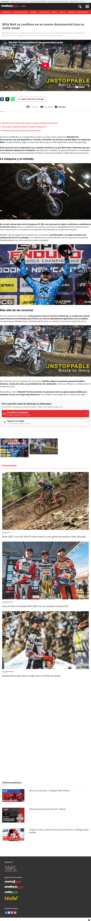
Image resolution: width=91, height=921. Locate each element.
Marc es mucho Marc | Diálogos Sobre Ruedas (49, 790)
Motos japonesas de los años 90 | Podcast (47, 809)
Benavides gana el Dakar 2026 (58, 1)
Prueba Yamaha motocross (19, 1)
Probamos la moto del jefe (78, 12)
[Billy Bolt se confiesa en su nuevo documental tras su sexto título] (45, 219)
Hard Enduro (44, 12)
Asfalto (62, 12)
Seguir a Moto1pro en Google (32, 99)
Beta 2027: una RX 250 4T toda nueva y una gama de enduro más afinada (44, 536)
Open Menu (87, 6)
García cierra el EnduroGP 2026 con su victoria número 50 (35, 606)
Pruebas (33, 12)
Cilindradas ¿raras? (20, 12)
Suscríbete (6, 12)
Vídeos (54, 12)
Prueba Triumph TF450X (38, 1)
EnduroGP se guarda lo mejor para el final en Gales (31, 675)
